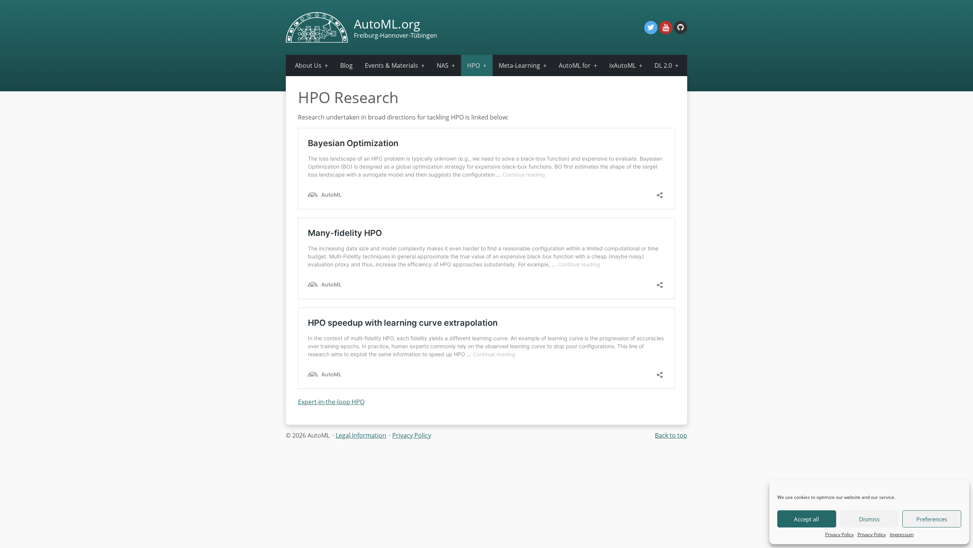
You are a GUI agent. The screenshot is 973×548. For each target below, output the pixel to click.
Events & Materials (391, 65)
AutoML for (575, 65)
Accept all (806, 519)
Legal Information (361, 435)
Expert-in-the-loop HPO (331, 402)
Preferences (931, 519)
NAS (442, 65)
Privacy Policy (839, 534)
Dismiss (869, 519)
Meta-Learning (519, 65)
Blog (346, 65)
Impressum (902, 534)
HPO (473, 65)
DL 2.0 (663, 65)
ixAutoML (622, 65)
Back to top (671, 435)
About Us (308, 65)
